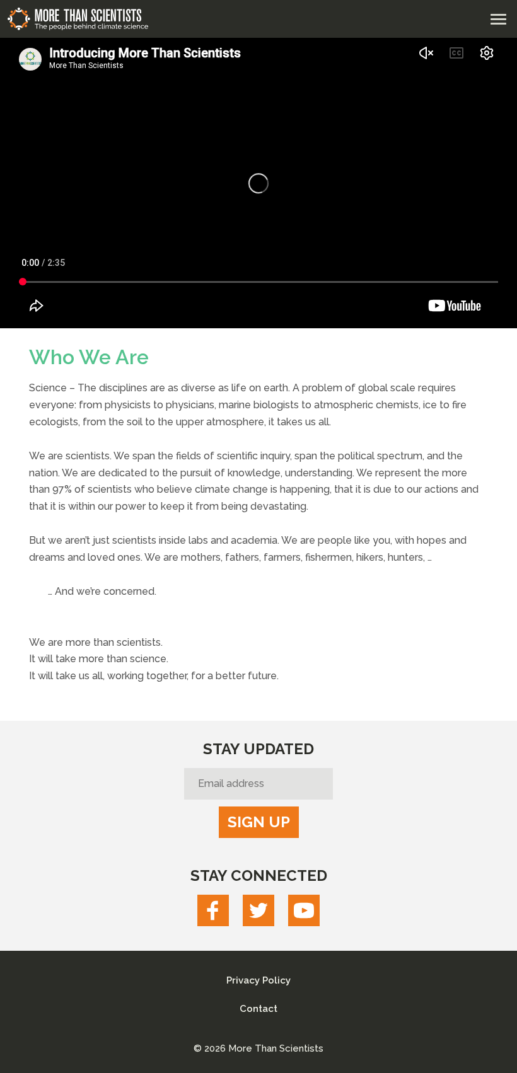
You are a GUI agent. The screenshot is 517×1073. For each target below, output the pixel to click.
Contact (258, 1008)
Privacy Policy (258, 980)
